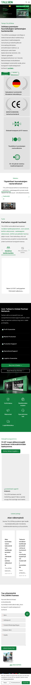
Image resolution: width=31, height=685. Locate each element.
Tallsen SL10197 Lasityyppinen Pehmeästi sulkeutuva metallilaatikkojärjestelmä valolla (15, 290)
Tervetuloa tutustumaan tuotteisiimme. (8, 661)
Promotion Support (10, 344)
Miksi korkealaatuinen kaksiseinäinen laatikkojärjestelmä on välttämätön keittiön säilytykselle (8, 552)
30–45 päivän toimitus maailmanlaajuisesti (16, 165)
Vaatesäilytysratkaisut (8, 203)
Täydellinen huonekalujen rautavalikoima (16, 147)
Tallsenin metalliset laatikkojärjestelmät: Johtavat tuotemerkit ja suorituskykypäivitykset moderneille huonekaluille (22, 553)
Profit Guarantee (9, 329)
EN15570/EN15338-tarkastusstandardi (12, 113)
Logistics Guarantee (10, 358)
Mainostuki (8, 414)
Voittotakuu (8, 403)
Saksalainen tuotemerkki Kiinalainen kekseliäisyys (13, 93)
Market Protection (9, 336)
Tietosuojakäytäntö (8, 679)
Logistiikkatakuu (8, 425)
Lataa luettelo (16, 665)
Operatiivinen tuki (22, 415)
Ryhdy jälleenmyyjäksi (15, 73)
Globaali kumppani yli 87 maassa (17, 130)
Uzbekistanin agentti (12, 489)
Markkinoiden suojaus (22, 404)
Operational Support (10, 351)
